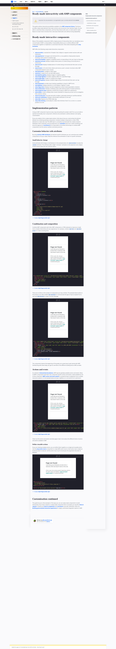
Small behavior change (91, 23)
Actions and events (90, 28)
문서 (26, 1)
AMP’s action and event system (51, 376)
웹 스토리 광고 (15, 26)
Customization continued (91, 32)
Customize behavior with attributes (93, 20)
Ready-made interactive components (94, 15)
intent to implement (49, 506)
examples (62, 123)
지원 (51, 1)
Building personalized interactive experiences (44, 508)
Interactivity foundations (46, 373)
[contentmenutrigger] (95, 14)
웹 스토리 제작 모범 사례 (17, 29)
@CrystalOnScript (47, 520)
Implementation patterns (91, 18)
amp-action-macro (42, 449)
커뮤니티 (33, 1)
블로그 (46, 1)
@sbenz (48, 521)
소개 (21, 1)
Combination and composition (92, 25)
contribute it (46, 125)
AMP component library (68, 26)
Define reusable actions (91, 30)
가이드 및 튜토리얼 (39, 11)
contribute (60, 506)
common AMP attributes (43, 134)
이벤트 (39, 1)
